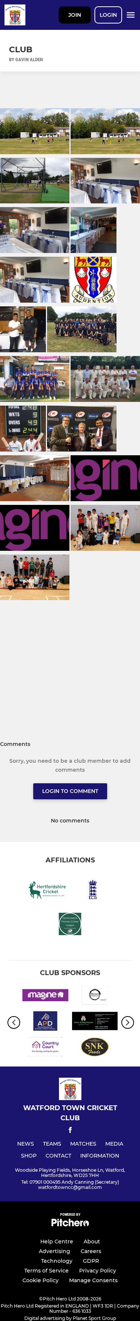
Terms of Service (46, 1270)
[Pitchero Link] (70, 1224)
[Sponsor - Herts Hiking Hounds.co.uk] (95, 1022)
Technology (56, 1261)
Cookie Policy (40, 1280)
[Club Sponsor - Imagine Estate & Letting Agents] (45, 997)
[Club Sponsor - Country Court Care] (45, 1048)
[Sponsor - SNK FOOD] (95, 1048)
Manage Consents (93, 1280)
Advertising (54, 1251)
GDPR (91, 1261)
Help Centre (56, 1241)
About (92, 1241)
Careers (91, 1251)
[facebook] (70, 1131)
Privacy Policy (97, 1270)
